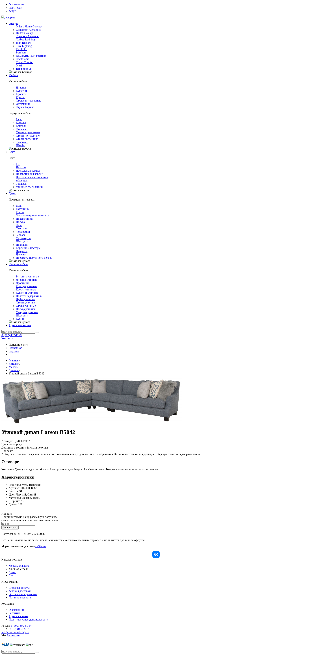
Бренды (13, 23)
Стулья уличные (26, 305)
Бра (18, 164)
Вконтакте (13, 635)
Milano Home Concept (29, 26)
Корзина (14, 351)
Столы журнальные (28, 132)
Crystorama (22, 59)
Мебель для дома (19, 565)
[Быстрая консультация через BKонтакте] (156, 554)
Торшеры (21, 183)
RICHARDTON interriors (31, 55)
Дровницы (22, 283)
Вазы (19, 205)
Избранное (15, 347)
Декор (12, 193)
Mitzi (19, 65)
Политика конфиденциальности (28, 619)
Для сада (21, 254)
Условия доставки (20, 590)
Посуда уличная (25, 309)
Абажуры (21, 180)
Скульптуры (23, 238)
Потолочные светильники (32, 177)
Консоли (21, 125)
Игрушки (21, 251)
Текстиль (21, 228)
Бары (19, 119)
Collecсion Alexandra (28, 29)
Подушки (22, 244)
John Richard (23, 42)
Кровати (21, 94)
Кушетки (21, 90)
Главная (13, 360)
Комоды (21, 122)
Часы (19, 225)
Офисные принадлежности (32, 215)
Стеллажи (22, 129)
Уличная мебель (18, 264)
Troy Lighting (24, 46)
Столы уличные (25, 302)
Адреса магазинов (20, 325)
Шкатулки (22, 241)
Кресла (20, 97)
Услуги (13, 10)
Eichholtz (21, 49)
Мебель (13, 75)
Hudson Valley (24, 33)
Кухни (20, 318)
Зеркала (20, 234)
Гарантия (14, 613)
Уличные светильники (30, 186)
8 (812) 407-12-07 (11, 335)
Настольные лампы (28, 170)
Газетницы (22, 208)
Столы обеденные (27, 138)
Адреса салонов (18, 616)
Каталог (14, 363)
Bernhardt (21, 52)
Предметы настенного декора (34, 257)
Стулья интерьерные (28, 100)
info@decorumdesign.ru (15, 632)
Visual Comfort (24, 62)
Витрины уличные (27, 276)
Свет (12, 151)
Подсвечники (24, 218)
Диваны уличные (26, 279)
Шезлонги (22, 315)
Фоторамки (23, 231)
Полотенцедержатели (29, 296)
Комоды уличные (26, 286)
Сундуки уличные (27, 312)
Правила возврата (20, 597)
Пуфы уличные (25, 299)
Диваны (21, 87)
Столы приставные (28, 135)
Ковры (20, 212)
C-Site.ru (40, 546)
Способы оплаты (19, 587)
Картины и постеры (28, 247)
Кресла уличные (26, 289)
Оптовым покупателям (23, 594)
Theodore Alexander (27, 36)
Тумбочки (22, 142)
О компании (16, 4)
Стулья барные (25, 107)
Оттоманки (23, 103)
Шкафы (20, 145)
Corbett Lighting (25, 39)
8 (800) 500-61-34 (21, 625)
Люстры (21, 167)
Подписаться (10, 527)
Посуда (20, 221)
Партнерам (15, 7)
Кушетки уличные (27, 292)
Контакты (7, 338)
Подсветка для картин (29, 173)
